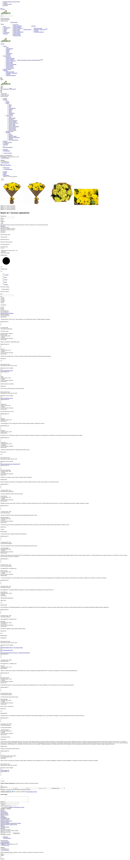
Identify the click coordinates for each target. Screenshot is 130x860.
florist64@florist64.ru (6, 165)
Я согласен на (13, 807)
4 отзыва (5, 279)
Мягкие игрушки (4, 814)
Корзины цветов (4, 813)
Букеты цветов (12, 118)
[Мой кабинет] (1, 78)
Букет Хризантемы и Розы (7, 370)
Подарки (11, 135)
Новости (3, 825)
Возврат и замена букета (6, 820)
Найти (2, 855)
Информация (4, 817)
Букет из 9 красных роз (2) (7, 398)
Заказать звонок (4, 96)
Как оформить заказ (5, 818)
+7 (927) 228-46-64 (5, 162)
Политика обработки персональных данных (11, 823)
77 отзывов (5, 274)
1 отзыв (5, 277)
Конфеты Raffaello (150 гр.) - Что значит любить (12, 647)
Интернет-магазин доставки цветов (9, 824)
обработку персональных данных (16, 807)
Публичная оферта (5, 822)
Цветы (10, 105)
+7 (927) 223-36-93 (5, 18)
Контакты (3, 828)
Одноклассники (8, 169)
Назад (7, 100)
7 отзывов (5, 284)
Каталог (8, 102)
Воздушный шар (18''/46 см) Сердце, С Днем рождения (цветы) (15, 652)
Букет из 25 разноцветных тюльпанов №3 (10, 464)
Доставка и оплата (5, 819)
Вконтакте (7, 167)
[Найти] (1, 17)
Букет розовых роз (5, 770)
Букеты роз (3, 811)
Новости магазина (6, 832)
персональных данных (31, 791)
